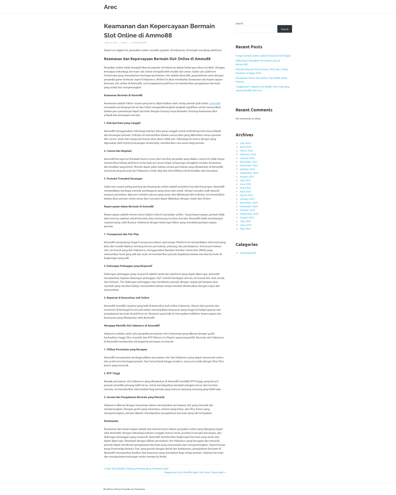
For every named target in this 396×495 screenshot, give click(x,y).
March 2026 (246, 150)
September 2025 (249, 172)
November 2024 (249, 206)
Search (239, 23)
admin (124, 42)
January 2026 (247, 157)
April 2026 (245, 146)
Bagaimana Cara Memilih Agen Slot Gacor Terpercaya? (194, 472)
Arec (110, 6)
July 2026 (245, 143)
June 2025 (246, 183)
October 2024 (247, 209)
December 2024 (249, 202)
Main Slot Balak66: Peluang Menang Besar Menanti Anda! (136, 468)
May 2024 (245, 228)
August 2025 (247, 176)
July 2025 (245, 180)
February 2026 (248, 154)
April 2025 (245, 191)
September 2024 (249, 213)
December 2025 (249, 161)
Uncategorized (139, 42)
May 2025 (245, 187)
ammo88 (215, 103)
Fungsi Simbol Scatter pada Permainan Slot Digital (263, 55)
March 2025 (246, 195)
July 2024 (245, 221)
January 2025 (247, 198)
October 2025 (247, 169)
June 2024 (246, 224)
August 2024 (247, 217)
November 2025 (249, 165)
